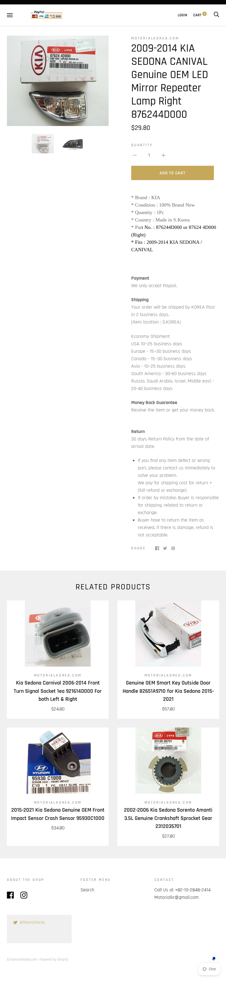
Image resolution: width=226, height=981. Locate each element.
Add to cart (172, 173)
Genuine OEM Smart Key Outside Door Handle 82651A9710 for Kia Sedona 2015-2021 (168, 691)
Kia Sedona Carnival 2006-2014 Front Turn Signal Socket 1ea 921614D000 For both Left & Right (58, 691)
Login (182, 15)
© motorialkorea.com (22, 959)
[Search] (216, 15)
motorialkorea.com (155, 38)
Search (87, 890)
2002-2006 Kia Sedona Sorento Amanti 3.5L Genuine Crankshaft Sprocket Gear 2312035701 (168, 818)
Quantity (141, 145)
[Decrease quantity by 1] (134, 155)
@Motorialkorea (32, 922)
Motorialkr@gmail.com (176, 897)
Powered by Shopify (54, 959)
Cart (199, 15)
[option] (58, 81)
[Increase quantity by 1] (163, 155)
